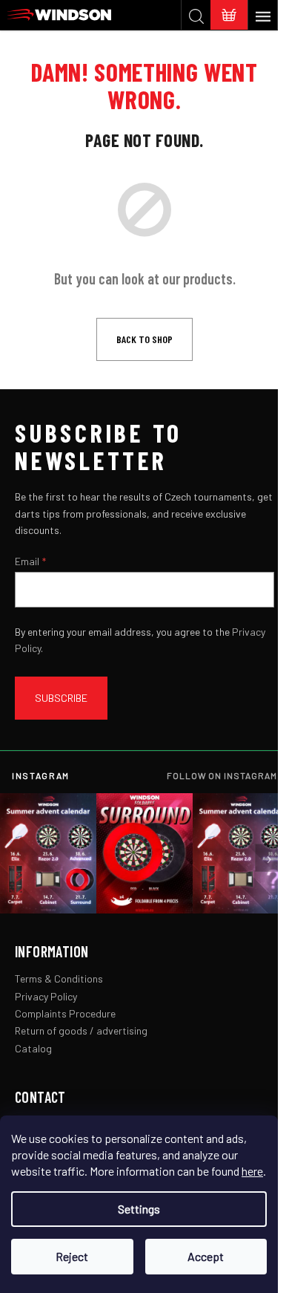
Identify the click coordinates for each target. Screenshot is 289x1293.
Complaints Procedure (65, 1013)
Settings (139, 1209)
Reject (72, 1256)
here (252, 1171)
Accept (205, 1256)
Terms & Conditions (59, 978)
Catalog (33, 1048)
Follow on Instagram (222, 775)
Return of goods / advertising (81, 1030)
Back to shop (144, 339)
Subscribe (61, 697)
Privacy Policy (46, 996)
